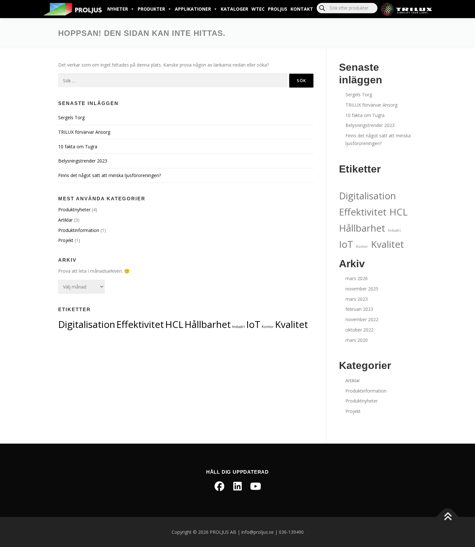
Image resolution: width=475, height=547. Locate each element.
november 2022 (361, 319)
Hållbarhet (208, 324)
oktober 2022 (359, 330)
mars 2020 (356, 340)
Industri (238, 326)
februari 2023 (359, 309)
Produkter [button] (151, 9)
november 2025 (361, 289)
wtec (258, 9)
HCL (174, 324)
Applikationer (193, 9)
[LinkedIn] (237, 486)
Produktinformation (78, 230)
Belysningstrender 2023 (82, 161)
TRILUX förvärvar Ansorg (84, 132)
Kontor (268, 326)
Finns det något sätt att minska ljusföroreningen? (109, 175)
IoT (253, 324)
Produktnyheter (74, 209)
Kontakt (301, 9)
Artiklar (65, 220)
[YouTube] (255, 486)
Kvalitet (291, 324)
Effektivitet (140, 324)
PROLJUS (277, 9)
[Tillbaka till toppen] (447, 516)
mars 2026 (356, 278)
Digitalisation (86, 324)
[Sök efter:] (172, 81)
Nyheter (117, 9)
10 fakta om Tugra (77, 146)
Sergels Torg (71, 117)
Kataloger (234, 9)
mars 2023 (356, 299)
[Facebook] (219, 486)
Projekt (65, 240)
